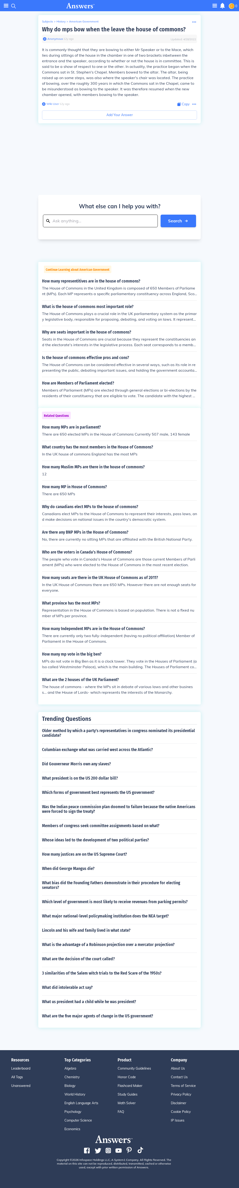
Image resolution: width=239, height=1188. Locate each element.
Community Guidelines (134, 1068)
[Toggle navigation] (6, 5)
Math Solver (127, 1103)
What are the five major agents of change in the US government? (97, 1016)
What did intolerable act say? (67, 987)
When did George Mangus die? (68, 868)
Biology (69, 1086)
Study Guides (127, 1094)
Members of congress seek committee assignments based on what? (100, 825)
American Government (83, 21)
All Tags (17, 1077)
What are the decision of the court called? (78, 958)
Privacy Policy (181, 1094)
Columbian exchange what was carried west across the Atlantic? (97, 749)
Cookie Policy (181, 1112)
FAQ (121, 1112)
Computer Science (78, 1120)
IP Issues (177, 1120)
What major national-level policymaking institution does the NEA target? (105, 916)
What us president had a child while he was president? (89, 1001)
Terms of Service (183, 1086)
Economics (72, 1129)
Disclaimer (178, 1103)
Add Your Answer (119, 115)
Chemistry (72, 1077)
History (61, 21)
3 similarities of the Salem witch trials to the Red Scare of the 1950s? (102, 973)
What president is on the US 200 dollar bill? (80, 778)
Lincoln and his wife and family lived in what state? (86, 930)
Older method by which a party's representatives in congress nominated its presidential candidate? (118, 733)
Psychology (72, 1112)
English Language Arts (81, 1103)
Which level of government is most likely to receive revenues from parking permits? (115, 901)
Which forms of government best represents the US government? (98, 792)
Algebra (70, 1068)
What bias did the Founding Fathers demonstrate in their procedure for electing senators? (111, 885)
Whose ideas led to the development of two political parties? (95, 840)
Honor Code (127, 1077)
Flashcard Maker (130, 1086)
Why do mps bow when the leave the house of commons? (114, 29)
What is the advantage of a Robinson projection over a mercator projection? (108, 944)
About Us (178, 1068)
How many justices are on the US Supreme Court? (84, 854)
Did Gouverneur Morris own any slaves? (76, 763)
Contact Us (179, 1077)
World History (74, 1094)
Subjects (47, 21)
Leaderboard (20, 1068)
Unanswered (20, 1086)
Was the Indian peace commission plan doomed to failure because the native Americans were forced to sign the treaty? (118, 809)
